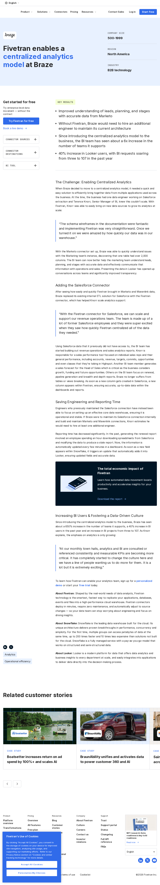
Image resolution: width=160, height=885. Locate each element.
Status (104, 829)
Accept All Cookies (32, 864)
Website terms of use (64, 874)
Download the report (110, 498)
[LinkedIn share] (5, 647)
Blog (54, 820)
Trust (104, 820)
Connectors (60, 11)
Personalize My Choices (31, 873)
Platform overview (8, 822)
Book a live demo (13, 128)
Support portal (109, 825)
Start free (148, 11)
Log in (132, 11)
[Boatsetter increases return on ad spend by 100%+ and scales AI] (39, 738)
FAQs (103, 846)
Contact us (82, 834)
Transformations (12, 828)
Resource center (57, 834)
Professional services (59, 855)
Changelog (107, 834)
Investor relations (81, 840)
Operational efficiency (17, 661)
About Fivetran (84, 820)
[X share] (11, 647)
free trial (84, 585)
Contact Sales (116, 11)
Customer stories (57, 826)
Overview (33, 820)
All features (34, 825)
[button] (12, 3)
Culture (80, 825)
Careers (80, 829)
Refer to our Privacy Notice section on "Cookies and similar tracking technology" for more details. (29, 854)
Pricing (74, 11)
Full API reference (106, 840)
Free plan (33, 829)
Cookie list (85, 874)
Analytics (10, 654)
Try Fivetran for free (21, 121)
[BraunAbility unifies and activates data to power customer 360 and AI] (113, 738)
